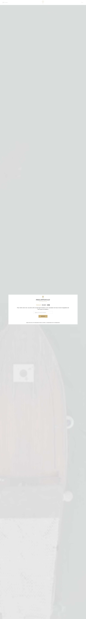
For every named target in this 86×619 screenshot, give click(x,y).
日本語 (48, 305)
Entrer (43, 316)
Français (38, 305)
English (44, 305)
